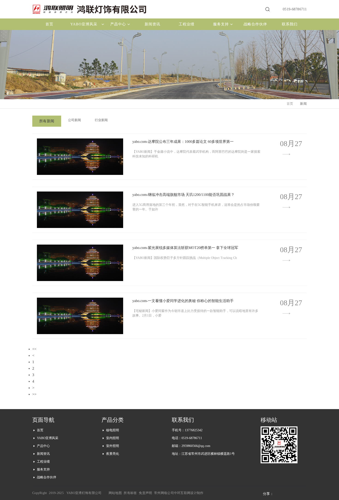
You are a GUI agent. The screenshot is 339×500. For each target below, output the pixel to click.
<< (34, 349)
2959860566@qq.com (195, 446)
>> (34, 394)
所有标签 (130, 493)
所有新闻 (46, 121)
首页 (290, 103)
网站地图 (115, 493)
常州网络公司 (164, 493)
